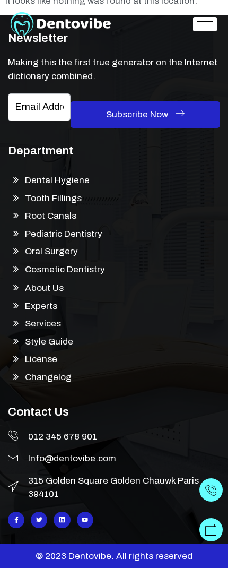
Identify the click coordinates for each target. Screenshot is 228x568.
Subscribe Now (138, 114)
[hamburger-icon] (205, 24)
